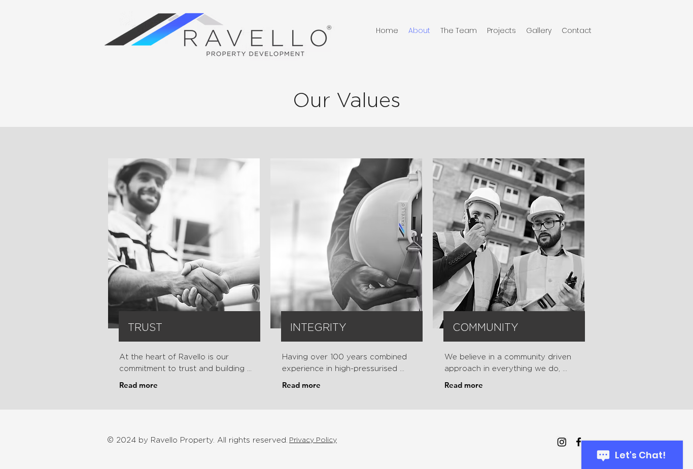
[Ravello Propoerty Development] (562, 442)
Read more (138, 385)
